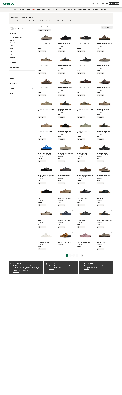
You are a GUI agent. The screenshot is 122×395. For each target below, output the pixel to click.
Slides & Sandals (15, 43)
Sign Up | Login (114, 4)
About (98, 4)
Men (38, 10)
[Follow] (53, 34)
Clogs (11, 46)
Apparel (69, 10)
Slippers (12, 51)
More (106, 10)
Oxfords (12, 57)
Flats (11, 54)
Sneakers (56, 10)
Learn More (27, 272)
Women (44, 10)
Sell (106, 4)
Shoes (63, 10)
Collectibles (87, 10)
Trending (23, 10)
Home (39, 27)
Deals (34, 10)
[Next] (85, 255)
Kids (49, 10)
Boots (11, 48)
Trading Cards (98, 10)
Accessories (77, 10)
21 (82, 255)
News (92, 4)
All (17, 10)
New (28, 10)
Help (102, 4)
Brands (44, 27)
